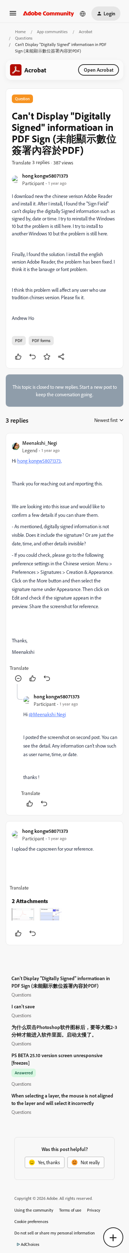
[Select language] (83, 13)
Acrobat (85, 31)
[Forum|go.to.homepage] (48, 14)
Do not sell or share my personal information (54, 1233)
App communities (52, 31)
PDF (19, 340)
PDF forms (41, 340)
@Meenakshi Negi (47, 714)
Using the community (33, 1210)
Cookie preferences (31, 1221)
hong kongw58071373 (45, 176)
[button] (13, 15)
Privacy (93, 1210)
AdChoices (30, 1244)
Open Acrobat (98, 70)
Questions (24, 38)
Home (20, 31)
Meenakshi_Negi (39, 443)
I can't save (23, 1006)
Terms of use (70, 1210)
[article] (64, 561)
